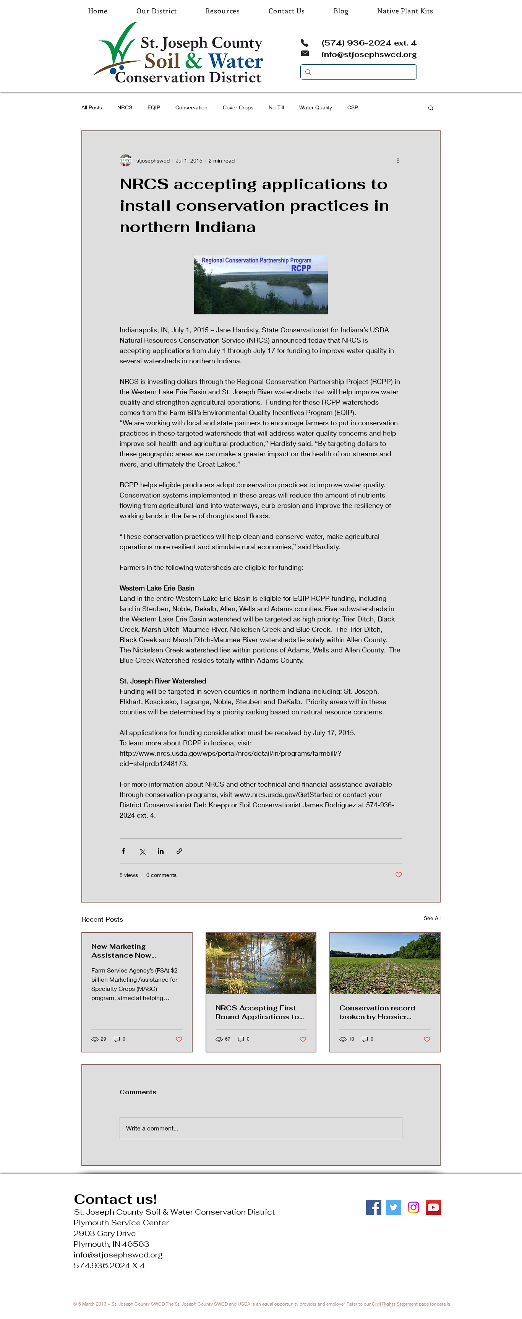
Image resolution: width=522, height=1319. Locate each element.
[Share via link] (179, 851)
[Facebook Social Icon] (373, 1207)
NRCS (124, 107)
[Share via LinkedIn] (160, 851)
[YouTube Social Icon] (433, 1207)
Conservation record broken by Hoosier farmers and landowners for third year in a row (383, 1012)
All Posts (91, 107)
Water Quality (315, 107)
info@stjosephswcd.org (369, 54)
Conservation (191, 107)
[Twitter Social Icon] (393, 1207)
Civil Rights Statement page (400, 1304)
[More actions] (397, 160)
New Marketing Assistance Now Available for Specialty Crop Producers (133, 951)
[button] (430, 107)
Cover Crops (238, 107)
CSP (352, 107)
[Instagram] (413, 1207)
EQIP (154, 107)
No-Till (276, 107)
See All (432, 918)
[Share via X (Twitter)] (142, 851)
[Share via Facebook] (123, 851)
